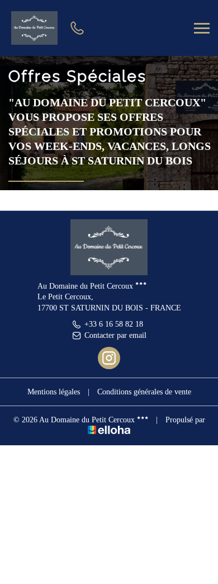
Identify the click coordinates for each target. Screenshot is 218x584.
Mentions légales (53, 392)
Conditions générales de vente (144, 392)
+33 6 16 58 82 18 (113, 324)
